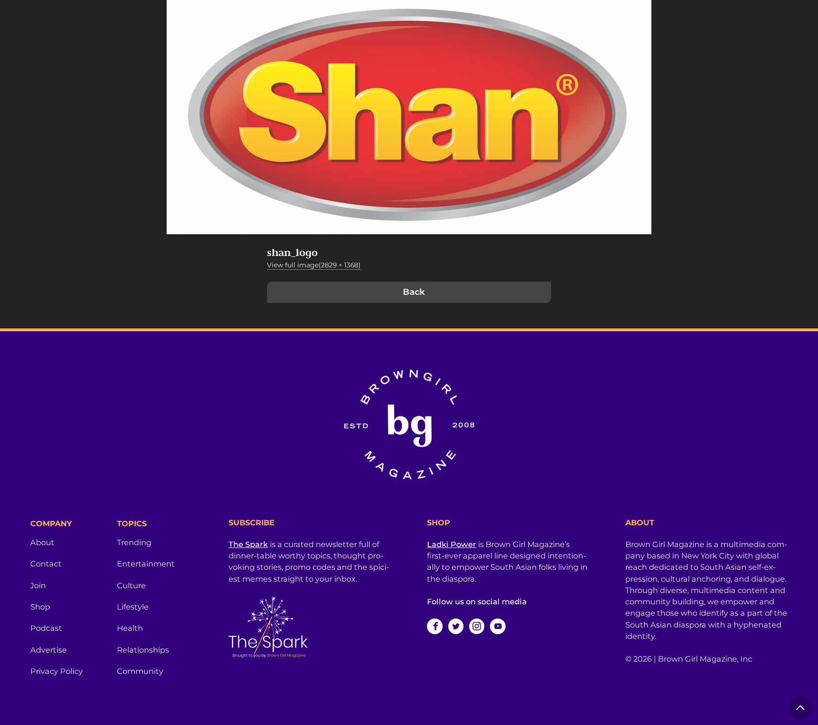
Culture (131, 585)
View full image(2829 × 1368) (314, 265)
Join (38, 585)
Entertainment (146, 563)
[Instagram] (476, 626)
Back (414, 292)
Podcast (46, 628)
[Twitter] (455, 626)
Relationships (143, 649)
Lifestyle (133, 606)
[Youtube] (497, 626)
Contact (46, 563)
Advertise (48, 649)
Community (140, 671)
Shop (40, 606)
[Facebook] (434, 626)
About (42, 542)
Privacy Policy (56, 671)
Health (130, 628)
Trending (134, 542)
